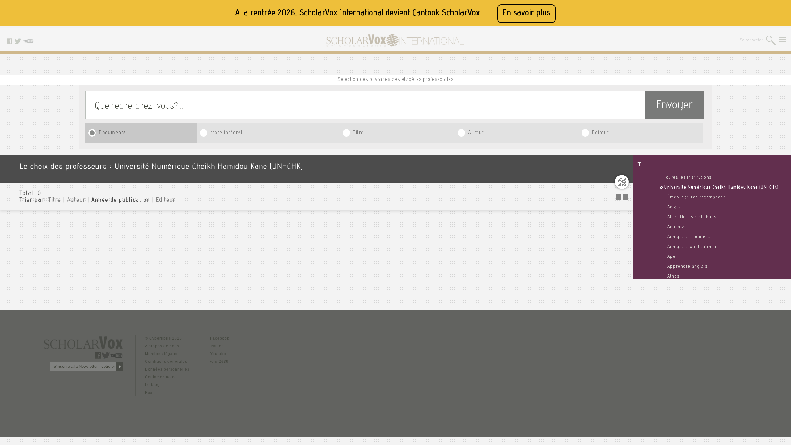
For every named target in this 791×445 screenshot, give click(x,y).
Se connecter (751, 41)
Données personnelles (167, 369)
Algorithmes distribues (691, 217)
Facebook (219, 338)
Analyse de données (688, 237)
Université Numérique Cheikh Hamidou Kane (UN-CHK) (721, 187)
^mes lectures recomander (696, 197)
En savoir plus (526, 13)
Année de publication (120, 200)
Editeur (600, 133)
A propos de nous (162, 346)
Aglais (673, 207)
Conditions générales (166, 361)
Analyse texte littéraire (692, 247)
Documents (112, 133)
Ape (671, 257)
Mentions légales (162, 354)
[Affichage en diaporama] (622, 198)
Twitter (216, 346)
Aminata (676, 227)
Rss (148, 392)
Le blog (152, 385)
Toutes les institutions (688, 178)
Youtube (218, 354)
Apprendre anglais (687, 267)
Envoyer (674, 105)
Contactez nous (160, 377)
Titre (358, 133)
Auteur (476, 133)
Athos (673, 276)
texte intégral (226, 133)
